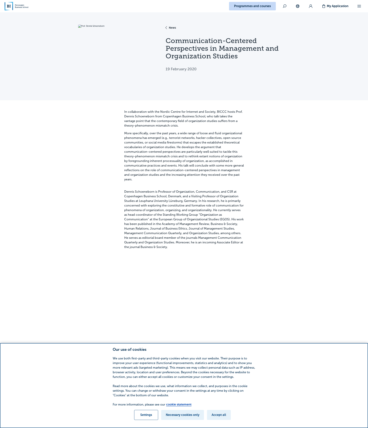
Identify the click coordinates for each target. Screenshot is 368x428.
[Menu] (359, 6)
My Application (337, 6)
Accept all (219, 414)
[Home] (16, 6)
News (172, 27)
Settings (146, 414)
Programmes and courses (252, 6)
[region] (184, 385)
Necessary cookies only (182, 414)
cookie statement (178, 404)
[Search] (284, 6)
